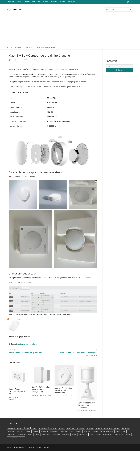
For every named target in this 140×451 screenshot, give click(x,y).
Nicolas (13, 60)
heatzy (35, 431)
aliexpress (11, 428)
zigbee (21, 438)
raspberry (56, 434)
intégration (64, 431)
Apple (27, 428)
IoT (72, 431)
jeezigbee (87, 431)
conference (80, 428)
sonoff (74, 434)
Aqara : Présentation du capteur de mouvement (86, 405)
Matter (118, 431)
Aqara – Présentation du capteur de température (63, 390)
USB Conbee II (87, 278)
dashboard (108, 428)
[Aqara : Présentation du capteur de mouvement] (87, 383)
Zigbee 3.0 (23, 87)
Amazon (20, 428)
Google (28, 431)
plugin (37, 434)
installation (44, 431)
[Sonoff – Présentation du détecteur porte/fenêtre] (41, 375)
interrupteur (54, 431)
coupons (99, 428)
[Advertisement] (70, 31)
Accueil (10, 47)
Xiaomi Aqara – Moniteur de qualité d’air (17, 391)
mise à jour (11, 434)
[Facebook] (124, 2)
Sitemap (46, 447)
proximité (27, 344)
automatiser (43, 428)
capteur (20, 344)
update (98, 434)
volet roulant (119, 434)
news (30, 434)
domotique (125, 428)
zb (9, 438)
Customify (38, 447)
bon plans (53, 428)
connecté (90, 428)
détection (11, 431)
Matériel (18, 47)
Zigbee (69, 396)
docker (116, 428)
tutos (91, 434)
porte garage (46, 434)
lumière (95, 431)
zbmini (14, 438)
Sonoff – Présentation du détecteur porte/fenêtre (41, 389)
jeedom (78, 431)
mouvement (22, 434)
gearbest (20, 431)
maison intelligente (106, 431)
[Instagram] (131, 2)
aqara (34, 428)
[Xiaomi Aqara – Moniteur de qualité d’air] (18, 376)
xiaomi (35, 344)
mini (124, 431)
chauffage (70, 428)
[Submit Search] (131, 9)
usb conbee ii (107, 434)
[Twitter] (128, 2)
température (83, 434)
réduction (65, 434)
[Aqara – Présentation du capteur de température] (64, 375)
